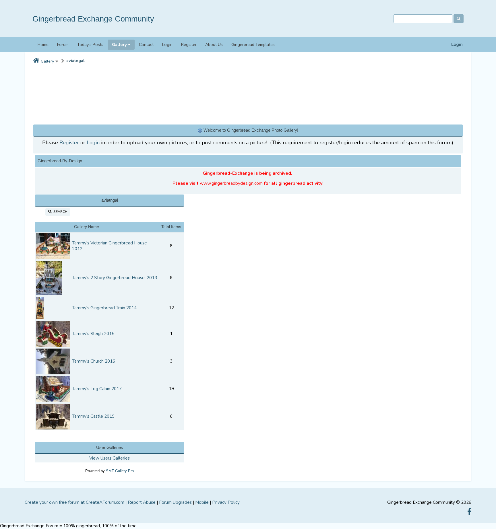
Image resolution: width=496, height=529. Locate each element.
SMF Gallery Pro (120, 471)
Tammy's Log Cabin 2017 (97, 389)
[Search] (459, 18)
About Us (214, 44)
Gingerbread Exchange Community (93, 18)
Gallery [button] (119, 44)
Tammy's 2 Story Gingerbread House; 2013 (114, 278)
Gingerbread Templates (253, 44)
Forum (63, 44)
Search (59, 211)
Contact (146, 44)
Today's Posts (90, 44)
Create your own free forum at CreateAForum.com (74, 502)
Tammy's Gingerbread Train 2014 (104, 308)
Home (43, 44)
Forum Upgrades (175, 502)
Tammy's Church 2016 (93, 361)
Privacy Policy (226, 502)
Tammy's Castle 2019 (93, 416)
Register (189, 44)
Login (457, 44)
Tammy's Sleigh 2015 (93, 334)
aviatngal (75, 60)
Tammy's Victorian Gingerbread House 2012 (109, 246)
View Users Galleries (109, 458)
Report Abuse (142, 502)
